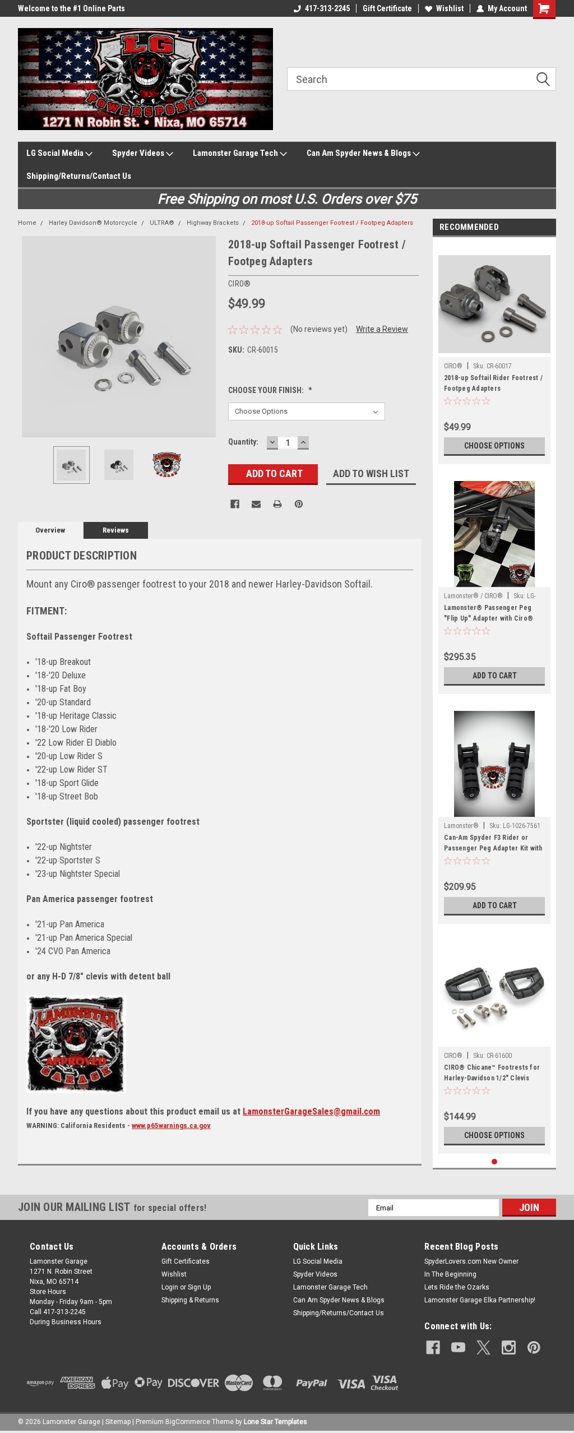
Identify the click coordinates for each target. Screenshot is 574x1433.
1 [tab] (495, 1162)
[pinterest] (534, 1347)
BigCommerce (187, 1422)
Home (27, 222)
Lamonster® (461, 826)
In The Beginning (450, 1274)
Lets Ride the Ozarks (456, 1287)
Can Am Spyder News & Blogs (360, 153)
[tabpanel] (494, 353)
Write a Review (382, 329)
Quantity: (243, 441)
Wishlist (450, 8)
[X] (483, 1347)
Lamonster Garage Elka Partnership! (479, 1300)
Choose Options (494, 445)
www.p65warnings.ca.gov (171, 1125)
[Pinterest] (298, 504)
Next (208, 337)
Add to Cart (495, 675)
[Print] (277, 504)
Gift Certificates (185, 1261)
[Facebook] (234, 504)
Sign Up (199, 1287)
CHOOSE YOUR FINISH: (270, 390)
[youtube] (458, 1347)
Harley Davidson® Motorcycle (93, 222)
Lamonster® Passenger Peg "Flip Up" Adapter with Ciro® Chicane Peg (488, 614)
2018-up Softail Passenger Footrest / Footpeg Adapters (332, 222)
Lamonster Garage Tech (236, 153)
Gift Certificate (387, 8)
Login (169, 1287)
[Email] (256, 504)
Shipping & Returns (190, 1300)
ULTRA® (162, 222)
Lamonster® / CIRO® (473, 596)
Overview (50, 530)
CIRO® (453, 366)
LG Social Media (55, 153)
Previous (29, 337)
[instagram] (509, 1347)
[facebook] (433, 1347)
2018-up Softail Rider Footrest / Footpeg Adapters (493, 383)
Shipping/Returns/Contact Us (78, 176)
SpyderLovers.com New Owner (471, 1261)
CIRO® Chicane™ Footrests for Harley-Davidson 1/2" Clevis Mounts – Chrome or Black (492, 1074)
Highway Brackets (213, 222)
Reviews (116, 530)
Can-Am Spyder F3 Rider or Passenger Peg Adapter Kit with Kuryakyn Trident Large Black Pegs (493, 844)
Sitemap (118, 1422)
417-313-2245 (327, 8)
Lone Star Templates (275, 1422)
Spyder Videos (139, 153)
